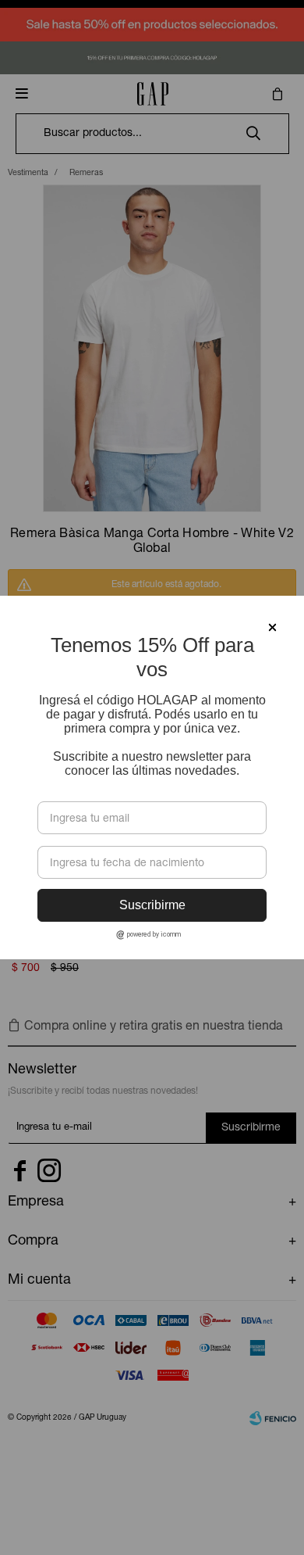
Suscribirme (152, 905)
